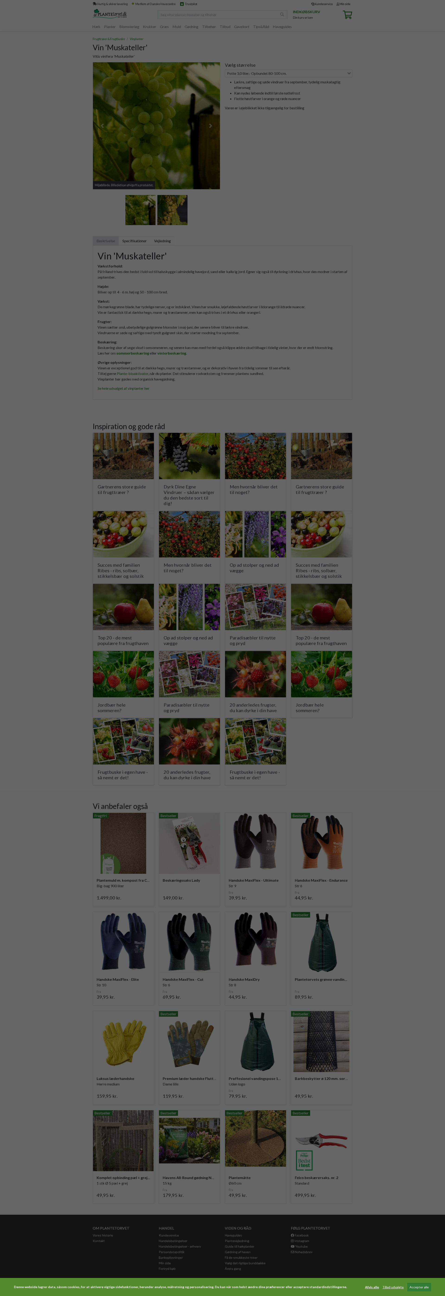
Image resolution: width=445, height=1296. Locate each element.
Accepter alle (419, 1287)
